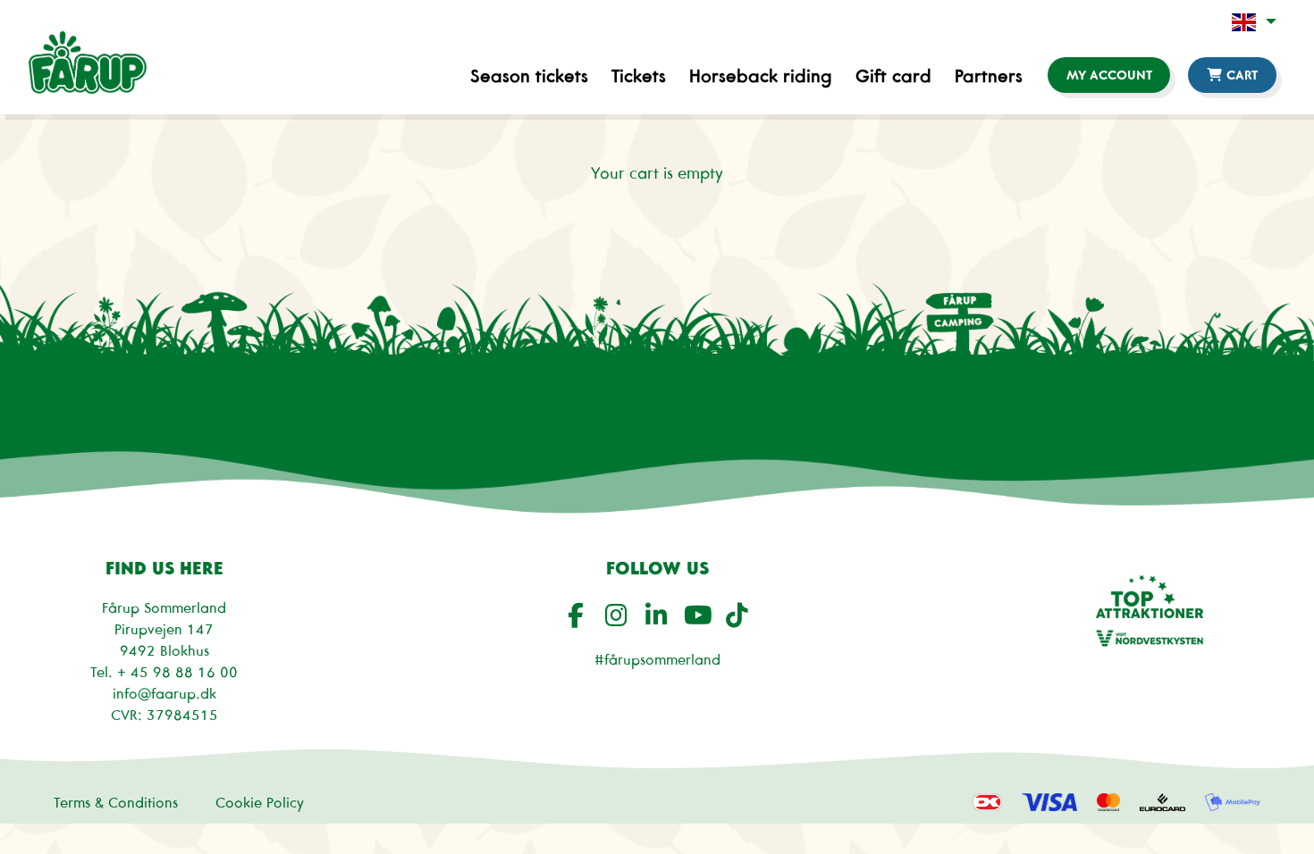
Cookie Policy (259, 802)
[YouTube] (699, 615)
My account (1109, 75)
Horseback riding (760, 75)
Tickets (638, 75)
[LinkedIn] (659, 615)
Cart (1240, 75)
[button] (1254, 22)
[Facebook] (578, 615)
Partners (989, 75)
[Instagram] (619, 615)
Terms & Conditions (116, 802)
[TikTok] (739, 615)
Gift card (893, 75)
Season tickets (529, 75)
